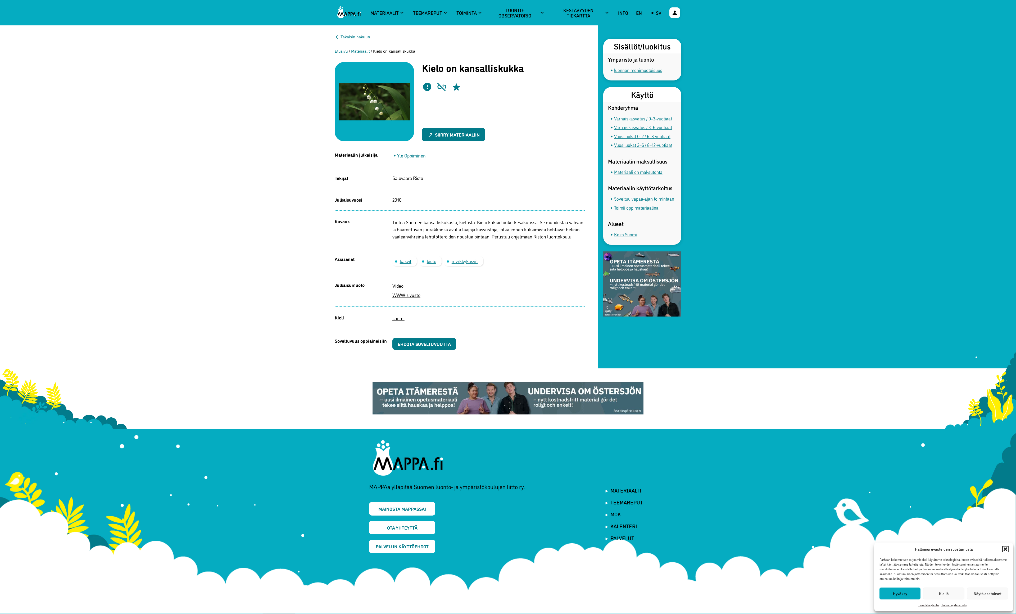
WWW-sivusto (406, 295)
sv (658, 13)
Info (623, 13)
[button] (1005, 549)
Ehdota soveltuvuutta (424, 344)
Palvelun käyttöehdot (402, 546)
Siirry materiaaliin (453, 134)
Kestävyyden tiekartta (586, 12)
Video (397, 285)
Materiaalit (387, 13)
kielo (431, 261)
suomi (398, 318)
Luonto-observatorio (521, 12)
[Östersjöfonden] (642, 284)
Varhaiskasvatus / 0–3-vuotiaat (643, 118)
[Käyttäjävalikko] (674, 12)
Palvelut (622, 537)
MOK (615, 514)
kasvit (405, 261)
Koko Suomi (625, 234)
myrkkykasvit (465, 261)
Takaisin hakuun (355, 36)
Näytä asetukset (987, 593)
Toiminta (469, 13)
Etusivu (341, 51)
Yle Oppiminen (411, 155)
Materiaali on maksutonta (638, 172)
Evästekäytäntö (928, 605)
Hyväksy (900, 593)
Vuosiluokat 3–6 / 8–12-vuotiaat (643, 145)
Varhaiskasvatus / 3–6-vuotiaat (643, 127)
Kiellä (944, 593)
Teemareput (430, 13)
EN (639, 13)
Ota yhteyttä (402, 527)
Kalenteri (623, 526)
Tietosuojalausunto (954, 605)
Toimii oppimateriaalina (636, 208)
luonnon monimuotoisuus (638, 70)
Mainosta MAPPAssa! (402, 508)
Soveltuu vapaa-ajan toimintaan (644, 199)
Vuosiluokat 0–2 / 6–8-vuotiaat (642, 136)
